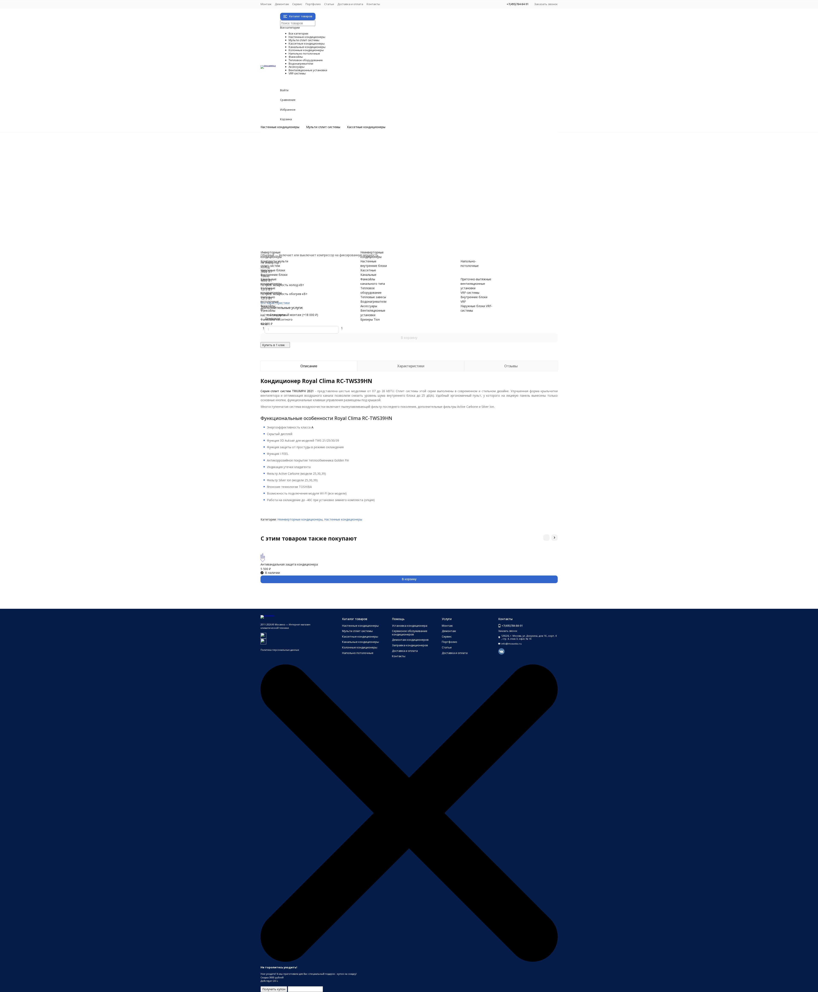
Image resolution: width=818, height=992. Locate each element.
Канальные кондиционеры (329, 173)
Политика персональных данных (280, 649)
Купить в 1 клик (273, 345)
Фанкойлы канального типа (298, 200)
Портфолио (313, 4)
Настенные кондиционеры (280, 127)
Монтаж (266, 4)
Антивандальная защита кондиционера (289, 564)
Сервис (297, 4)
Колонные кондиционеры (327, 178)
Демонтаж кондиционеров (410, 640)
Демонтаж (282, 4)
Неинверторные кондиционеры (300, 146)
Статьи (329, 4)
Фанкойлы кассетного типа (297, 196)
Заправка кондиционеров (410, 645)
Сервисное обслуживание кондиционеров (409, 632)
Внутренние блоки (291, 164)
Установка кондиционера (409, 626)
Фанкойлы (294, 187)
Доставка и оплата (350, 4)
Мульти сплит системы (323, 127)
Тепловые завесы (290, 209)
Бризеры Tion (287, 227)
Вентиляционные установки (333, 222)
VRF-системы (300, 236)
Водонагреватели (311, 213)
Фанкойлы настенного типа (298, 191)
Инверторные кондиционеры (299, 142)
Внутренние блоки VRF (294, 240)
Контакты (373, 4)
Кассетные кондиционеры (366, 127)
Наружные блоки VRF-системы (300, 245)
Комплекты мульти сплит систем (301, 155)
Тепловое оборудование (327, 204)
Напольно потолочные (322, 182)
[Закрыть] (409, 960)
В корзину (409, 337)
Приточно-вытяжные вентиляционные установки (313, 231)
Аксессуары (297, 218)
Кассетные (368, 270)
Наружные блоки (290, 160)
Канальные (368, 275)
